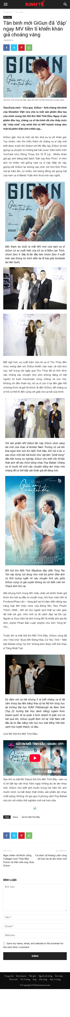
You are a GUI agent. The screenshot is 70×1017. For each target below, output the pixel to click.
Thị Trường (25, 979)
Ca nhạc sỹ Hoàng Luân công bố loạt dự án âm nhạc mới (51, 857)
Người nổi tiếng (45, 976)
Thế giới (32, 976)
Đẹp (35, 979)
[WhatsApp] (29, 47)
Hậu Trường (55, 979)
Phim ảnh (13, 979)
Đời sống (43, 979)
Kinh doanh (21, 976)
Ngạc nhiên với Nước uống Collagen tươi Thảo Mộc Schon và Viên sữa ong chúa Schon (18, 860)
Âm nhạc (19, 12)
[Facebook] (6, 47)
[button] (5, 4)
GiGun (15, 817)
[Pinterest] (21, 47)
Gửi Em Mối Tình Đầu (31, 817)
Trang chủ (7, 12)
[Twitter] (14, 47)
